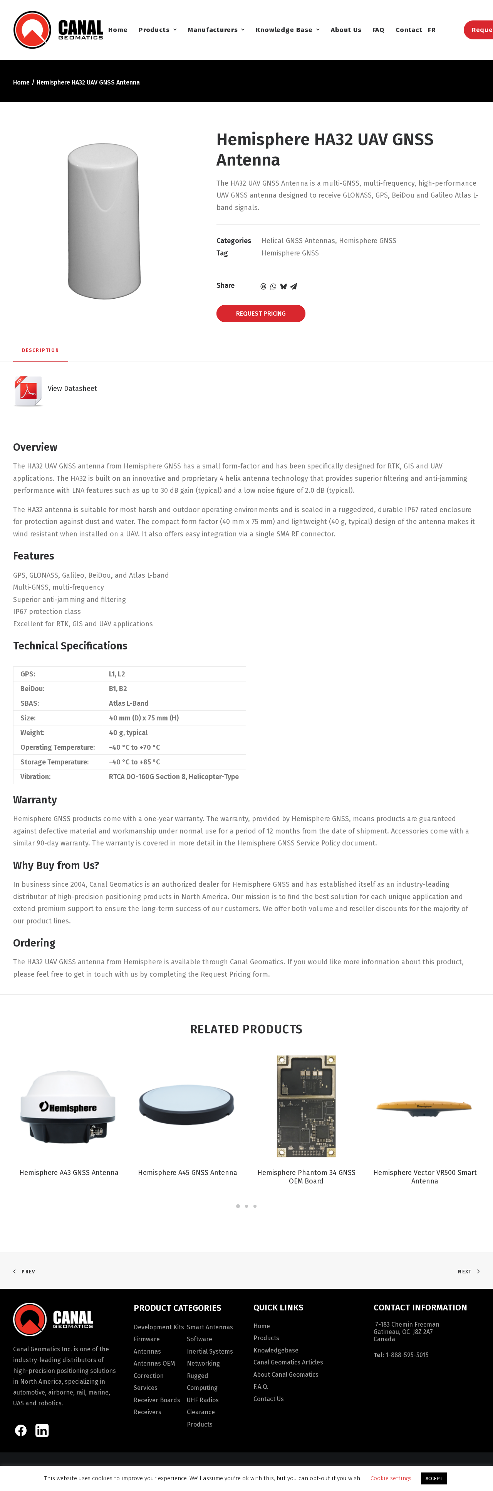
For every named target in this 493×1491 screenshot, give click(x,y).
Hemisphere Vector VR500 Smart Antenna (425, 1176)
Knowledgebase (275, 1350)
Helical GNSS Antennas (298, 241)
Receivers (147, 1412)
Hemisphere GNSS (367, 241)
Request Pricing (261, 313)
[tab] (40, 353)
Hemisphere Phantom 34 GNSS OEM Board (306, 1176)
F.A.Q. (260, 1386)
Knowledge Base (284, 30)
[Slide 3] (255, 1206)
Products (154, 30)
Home (117, 30)
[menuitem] (118, 29)
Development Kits (159, 1327)
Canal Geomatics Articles (288, 1362)
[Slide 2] (246, 1206)
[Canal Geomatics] (58, 29)
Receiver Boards (157, 1400)
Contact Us (268, 1399)
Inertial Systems (210, 1351)
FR (432, 30)
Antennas (147, 1351)
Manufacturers (213, 30)
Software (199, 1339)
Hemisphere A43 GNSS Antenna (69, 1172)
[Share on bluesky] (283, 286)
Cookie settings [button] (391, 1478)
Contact (409, 30)
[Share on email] (293, 286)
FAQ (378, 30)
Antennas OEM (154, 1363)
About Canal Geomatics (286, 1374)
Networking (203, 1363)
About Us (346, 30)
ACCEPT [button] (434, 1478)
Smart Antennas (210, 1327)
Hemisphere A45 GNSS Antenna (187, 1172)
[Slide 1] (238, 1206)
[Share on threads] (263, 286)
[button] (69, 1106)
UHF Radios (203, 1400)
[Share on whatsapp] (273, 286)
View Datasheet (70, 388)
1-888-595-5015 (407, 1355)
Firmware (147, 1339)
